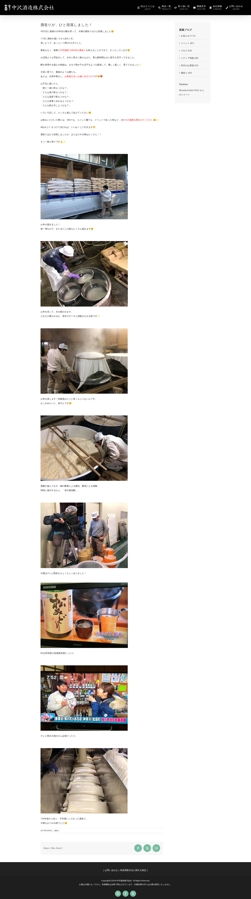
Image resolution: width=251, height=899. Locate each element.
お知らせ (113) (188, 35)
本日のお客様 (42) (189, 65)
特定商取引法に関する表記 (133, 870)
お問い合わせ (111, 870)
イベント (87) (187, 43)
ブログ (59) (186, 50)
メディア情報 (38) (189, 57)
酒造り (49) (186, 72)
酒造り (57, 830)
